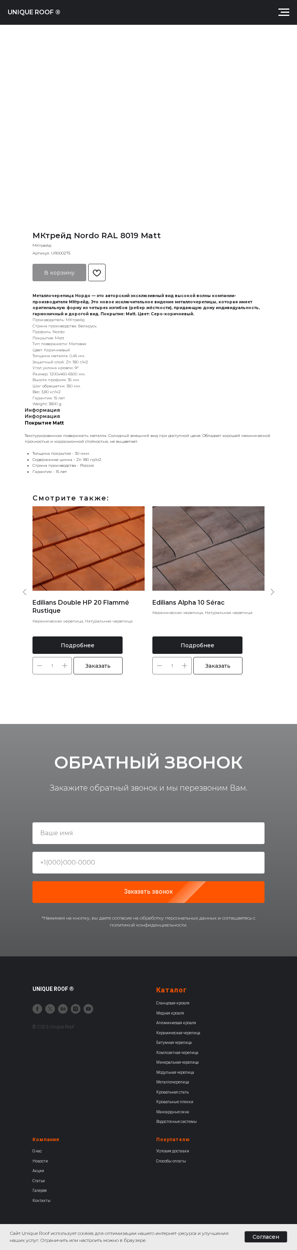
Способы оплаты (171, 1161)
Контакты (41, 1200)
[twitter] (50, 1009)
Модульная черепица (175, 1072)
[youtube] (88, 1009)
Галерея (39, 1190)
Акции (38, 1171)
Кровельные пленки (174, 1102)
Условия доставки (172, 1151)
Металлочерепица (172, 1082)
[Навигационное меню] (283, 12)
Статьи (38, 1181)
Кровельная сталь (172, 1092)
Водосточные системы (176, 1121)
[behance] (63, 1009)
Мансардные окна (172, 1112)
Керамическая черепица (178, 1033)
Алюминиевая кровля (176, 1023)
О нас (37, 1151)
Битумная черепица (174, 1042)
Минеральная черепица (177, 1062)
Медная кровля (170, 1013)
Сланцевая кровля (172, 1003)
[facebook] (37, 1009)
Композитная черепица (177, 1053)
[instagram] (75, 1009)
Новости (40, 1161)
